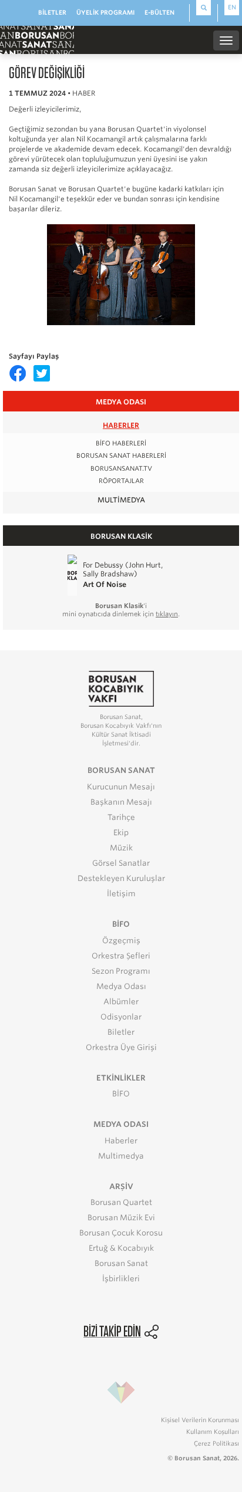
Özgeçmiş (121, 940)
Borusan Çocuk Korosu (121, 1232)
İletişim (121, 893)
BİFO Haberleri (121, 443)
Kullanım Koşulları (212, 1431)
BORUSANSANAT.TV (121, 468)
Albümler (121, 1001)
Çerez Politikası (216, 1443)
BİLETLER (52, 12)
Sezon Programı (121, 971)
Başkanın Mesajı (121, 802)
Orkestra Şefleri (121, 955)
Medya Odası (121, 986)
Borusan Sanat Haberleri (121, 456)
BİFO (121, 1093)
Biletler (121, 1032)
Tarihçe (121, 817)
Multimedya (121, 499)
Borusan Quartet (121, 1202)
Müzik (121, 847)
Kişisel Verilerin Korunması (200, 1419)
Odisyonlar (121, 1016)
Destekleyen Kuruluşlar (121, 878)
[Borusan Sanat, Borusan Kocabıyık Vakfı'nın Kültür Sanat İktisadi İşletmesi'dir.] (121, 688)
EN (232, 7)
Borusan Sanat (121, 1263)
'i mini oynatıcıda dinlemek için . (121, 610)
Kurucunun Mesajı (121, 786)
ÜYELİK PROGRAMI (105, 12)
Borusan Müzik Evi (121, 1217)
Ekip (121, 832)
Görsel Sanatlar (121, 863)
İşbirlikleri (121, 1278)
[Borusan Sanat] (37, 39)
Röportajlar (121, 481)
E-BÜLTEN (159, 12)
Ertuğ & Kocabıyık (121, 1248)
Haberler (121, 425)
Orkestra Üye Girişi (121, 1047)
